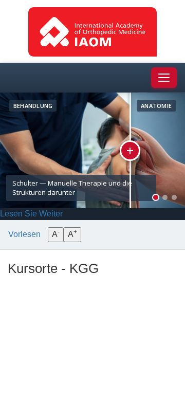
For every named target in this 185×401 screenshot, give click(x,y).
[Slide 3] (174, 197)
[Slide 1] (155, 197)
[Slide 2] (165, 197)
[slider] (130, 150)
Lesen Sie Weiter (31, 213)
